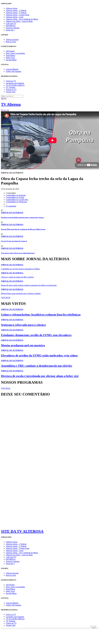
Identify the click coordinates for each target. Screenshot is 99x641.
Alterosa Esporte (12, 40)
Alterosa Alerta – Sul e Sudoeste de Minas (22, 19)
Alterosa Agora (11, 8)
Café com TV (11, 23)
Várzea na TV (11, 90)
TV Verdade (10, 87)
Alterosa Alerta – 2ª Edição (16, 13)
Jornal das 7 (10, 30)
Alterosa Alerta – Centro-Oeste (17, 15)
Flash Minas (10, 55)
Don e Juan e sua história (15, 53)
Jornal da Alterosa (12, 28)
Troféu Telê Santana (13, 71)
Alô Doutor (10, 51)
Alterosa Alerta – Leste (14, 17)
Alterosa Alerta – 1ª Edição (16, 10)
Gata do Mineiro (12, 69)
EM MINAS (10, 26)
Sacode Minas (11, 60)
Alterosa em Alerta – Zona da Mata (19, 21)
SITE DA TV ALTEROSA (22, 531)
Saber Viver (10, 58)
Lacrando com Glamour (15, 83)
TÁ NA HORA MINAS (15, 85)
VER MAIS (5, 298)
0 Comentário (11, 206)
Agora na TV (11, 81)
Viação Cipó (10, 92)
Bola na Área (11, 42)
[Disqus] (49, 431)
